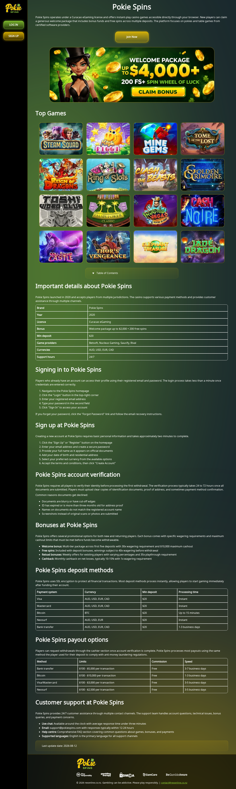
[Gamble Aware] (176, 776)
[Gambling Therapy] (106, 776)
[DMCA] (127, 776)
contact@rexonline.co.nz (174, 782)
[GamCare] (150, 776)
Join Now (132, 37)
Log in (13, 24)
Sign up (14, 36)
